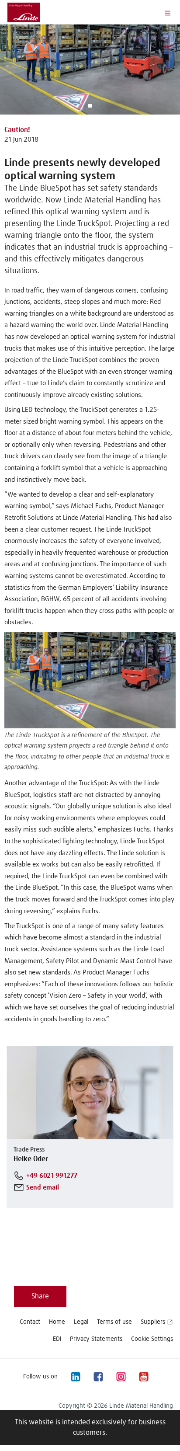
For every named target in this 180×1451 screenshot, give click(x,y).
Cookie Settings (152, 1339)
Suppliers (153, 1322)
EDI (57, 1339)
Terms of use (114, 1322)
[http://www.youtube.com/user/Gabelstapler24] (143, 1376)
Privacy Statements (96, 1339)
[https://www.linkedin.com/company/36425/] (75, 1376)
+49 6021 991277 (51, 1176)
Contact (30, 1322)
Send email (42, 1187)
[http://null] (166, 1376)
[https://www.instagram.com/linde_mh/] (120, 1376)
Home (57, 1322)
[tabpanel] (90, 69)
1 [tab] (90, 106)
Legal (81, 1322)
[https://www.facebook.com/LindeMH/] (97, 1376)
